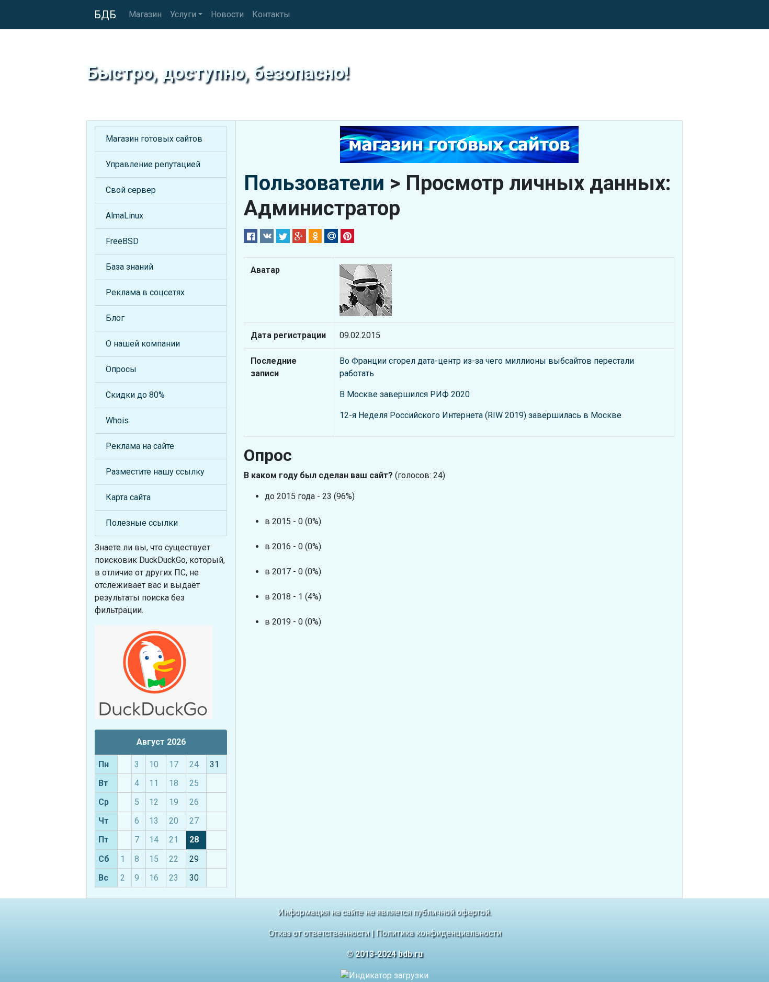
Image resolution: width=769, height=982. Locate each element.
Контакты (271, 14)
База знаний (129, 267)
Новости (227, 14)
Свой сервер (131, 190)
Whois (117, 420)
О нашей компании (143, 344)
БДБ (105, 14)
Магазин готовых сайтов (154, 139)
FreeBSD (122, 241)
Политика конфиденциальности (438, 933)
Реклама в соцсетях (145, 292)
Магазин (145, 14)
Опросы (121, 369)
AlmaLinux (124, 216)
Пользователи (314, 183)
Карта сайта (128, 497)
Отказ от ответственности (318, 933)
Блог (115, 318)
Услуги (183, 14)
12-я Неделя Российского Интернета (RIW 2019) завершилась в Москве (480, 415)
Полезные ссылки (142, 523)
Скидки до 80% (135, 395)
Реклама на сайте (140, 446)
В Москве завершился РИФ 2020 (405, 394)
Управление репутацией (153, 164)
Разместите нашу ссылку (155, 472)
